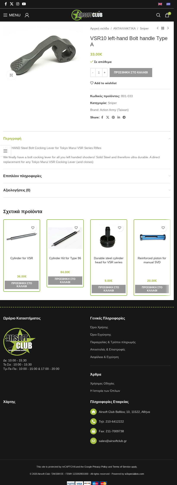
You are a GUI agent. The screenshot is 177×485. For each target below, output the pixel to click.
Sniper (144, 28)
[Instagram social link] (18, 4)
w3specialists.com (134, 474)
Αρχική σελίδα (99, 28)
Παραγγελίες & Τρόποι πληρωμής (113, 342)
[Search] (158, 15)
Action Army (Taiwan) (114, 110)
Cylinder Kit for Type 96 (65, 258)
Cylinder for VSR (21, 258)
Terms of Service (122, 466)
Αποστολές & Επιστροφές (107, 349)
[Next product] (168, 28)
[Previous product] (157, 28)
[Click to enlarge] (11, 75)
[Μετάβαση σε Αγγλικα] (160, 4)
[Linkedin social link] (118, 117)
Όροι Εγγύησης (100, 334)
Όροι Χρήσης (99, 327)
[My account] (27, 15)
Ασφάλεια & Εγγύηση (104, 357)
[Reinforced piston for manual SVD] (152, 238)
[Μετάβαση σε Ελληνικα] (167, 4)
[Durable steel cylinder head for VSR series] (109, 238)
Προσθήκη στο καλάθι (131, 72)
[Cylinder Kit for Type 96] (65, 238)
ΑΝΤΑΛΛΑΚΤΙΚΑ (124, 28)
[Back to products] (162, 28)
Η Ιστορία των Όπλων (105, 390)
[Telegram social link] (124, 117)
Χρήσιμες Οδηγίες (102, 383)
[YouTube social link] (24, 4)
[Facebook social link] (5, 4)
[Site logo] (86, 15)
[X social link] (11, 4)
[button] (22, 285)
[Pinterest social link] (113, 117)
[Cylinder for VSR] (22, 238)
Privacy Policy (100, 466)
